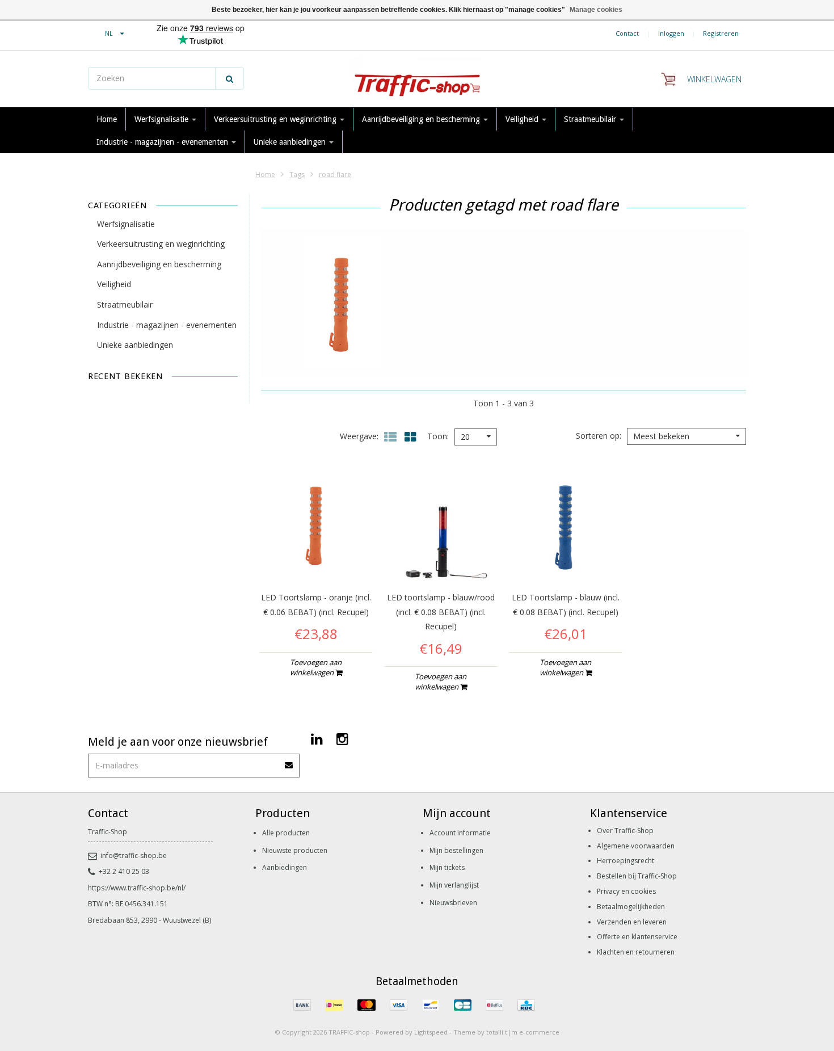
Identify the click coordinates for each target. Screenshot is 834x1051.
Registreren (721, 33)
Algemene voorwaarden (636, 846)
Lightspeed (431, 1032)
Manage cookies (596, 10)
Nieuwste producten (294, 850)
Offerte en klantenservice (637, 936)
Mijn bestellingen (456, 850)
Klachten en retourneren (636, 952)
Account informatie (460, 833)
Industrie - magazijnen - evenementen (163, 141)
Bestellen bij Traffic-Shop (637, 876)
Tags (297, 174)
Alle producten (286, 833)
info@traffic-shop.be (133, 855)
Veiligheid (523, 119)
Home (106, 119)
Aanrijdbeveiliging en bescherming (422, 119)
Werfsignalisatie (162, 119)
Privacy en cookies (626, 891)
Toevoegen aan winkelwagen (316, 667)
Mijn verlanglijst (454, 885)
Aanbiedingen (284, 867)
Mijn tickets (447, 867)
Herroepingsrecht (625, 860)
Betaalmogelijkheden (631, 906)
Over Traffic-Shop (625, 830)
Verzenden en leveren (632, 922)
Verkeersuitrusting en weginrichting (276, 119)
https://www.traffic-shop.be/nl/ (137, 888)
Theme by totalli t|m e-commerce (506, 1032)
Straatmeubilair (591, 119)
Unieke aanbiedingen (291, 141)
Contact (627, 33)
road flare (335, 174)
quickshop (315, 557)
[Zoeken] (229, 78)
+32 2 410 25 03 (124, 871)
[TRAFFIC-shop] (417, 79)
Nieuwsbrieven (453, 902)
